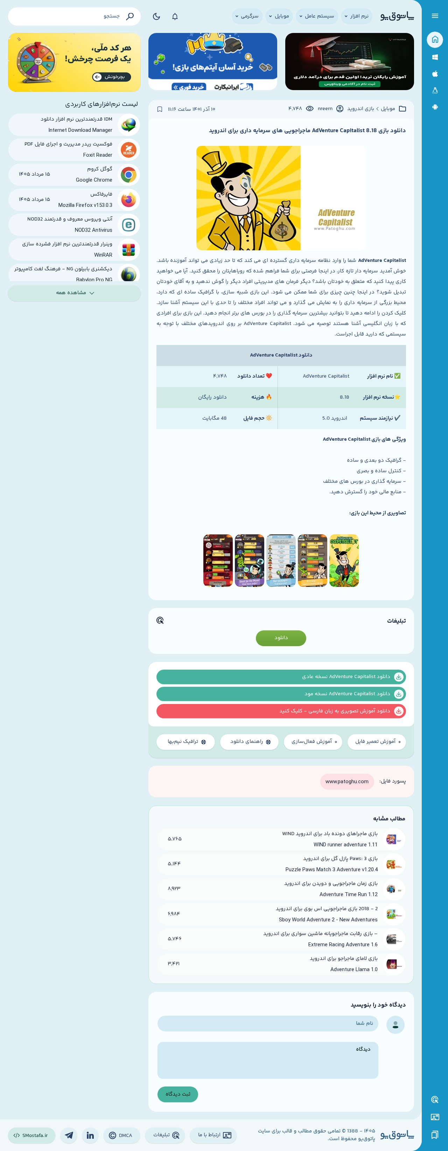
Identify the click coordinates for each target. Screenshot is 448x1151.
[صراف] (74, 62)
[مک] (435, 74)
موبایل (388, 109)
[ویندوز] (435, 57)
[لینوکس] (435, 90)
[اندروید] (435, 107)
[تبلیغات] (435, 1100)
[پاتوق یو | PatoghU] (397, 16)
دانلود (281, 638)
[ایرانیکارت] (212, 62)
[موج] (349, 62)
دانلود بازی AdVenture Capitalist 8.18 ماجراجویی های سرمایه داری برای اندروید (307, 130)
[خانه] (435, 40)
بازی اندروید (360, 109)
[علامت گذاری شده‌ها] (435, 1135)
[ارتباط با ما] (435, 1117)
